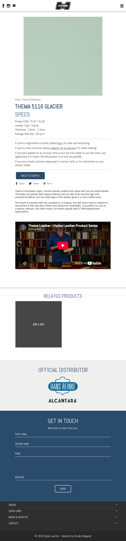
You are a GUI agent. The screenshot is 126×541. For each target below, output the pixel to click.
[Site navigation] (122, 6)
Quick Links (15, 511)
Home (18, 99)
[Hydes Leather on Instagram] (8, 6)
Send (63, 489)
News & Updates (18, 517)
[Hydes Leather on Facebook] (3, 6)
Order (12, 505)
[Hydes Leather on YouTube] (14, 6)
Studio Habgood (82, 536)
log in (60, 143)
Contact (14, 523)
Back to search (30, 175)
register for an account (63, 148)
